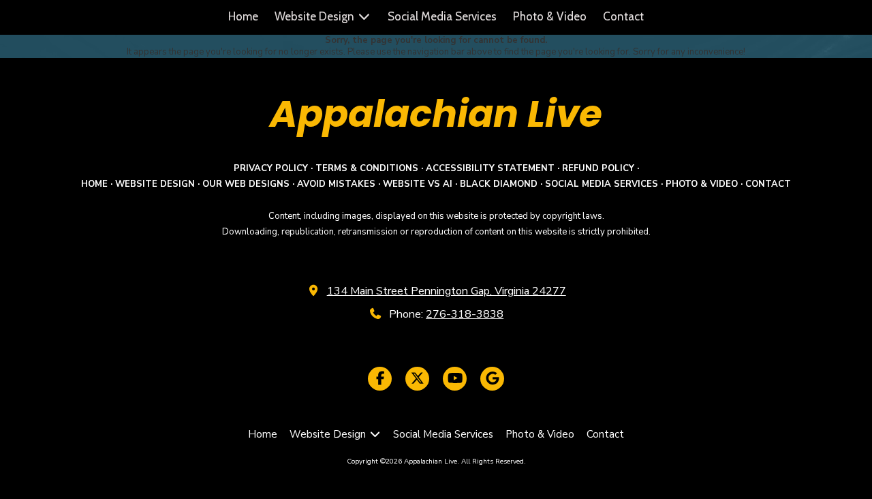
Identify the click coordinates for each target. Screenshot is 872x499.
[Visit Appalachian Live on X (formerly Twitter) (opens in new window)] (417, 379)
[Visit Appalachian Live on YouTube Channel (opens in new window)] (455, 379)
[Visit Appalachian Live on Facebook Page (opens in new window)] (380, 379)
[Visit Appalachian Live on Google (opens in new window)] (492, 379)
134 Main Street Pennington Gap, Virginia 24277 (446, 291)
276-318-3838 (464, 314)
